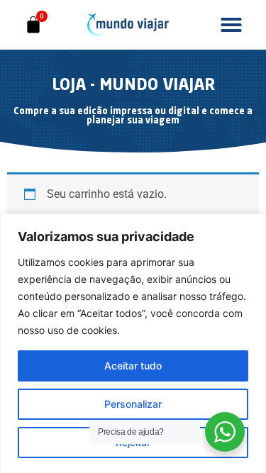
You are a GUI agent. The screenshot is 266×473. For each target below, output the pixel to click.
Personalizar (133, 404)
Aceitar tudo (133, 366)
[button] (231, 25)
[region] (133, 343)
